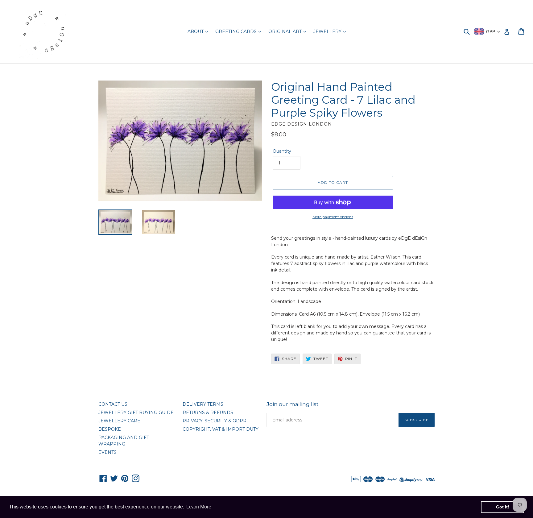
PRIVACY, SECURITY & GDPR (214, 421)
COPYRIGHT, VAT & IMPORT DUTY (220, 429)
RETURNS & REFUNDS (208, 412)
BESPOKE (109, 429)
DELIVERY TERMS (203, 404)
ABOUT (196, 31)
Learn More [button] (198, 506)
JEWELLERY (328, 31)
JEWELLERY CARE (119, 421)
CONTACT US (112, 404)
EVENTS (107, 452)
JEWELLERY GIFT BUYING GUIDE (136, 412)
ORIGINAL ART (285, 31)
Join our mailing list (292, 404)
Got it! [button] (502, 506)
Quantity (282, 151)
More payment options (332, 216)
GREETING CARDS (236, 31)
